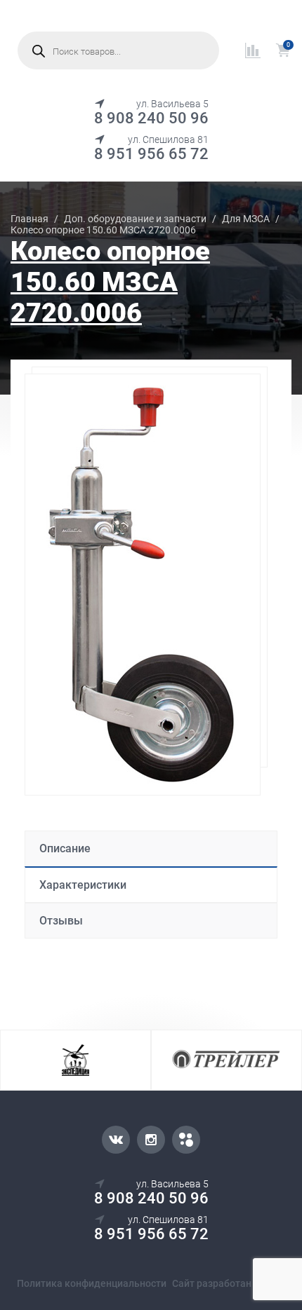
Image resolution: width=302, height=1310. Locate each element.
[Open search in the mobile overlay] (118, 50)
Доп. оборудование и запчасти (135, 218)
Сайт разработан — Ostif (228, 1283)
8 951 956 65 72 (151, 154)
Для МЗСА (246, 218)
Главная (29, 218)
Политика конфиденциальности (91, 1283)
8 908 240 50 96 (151, 118)
